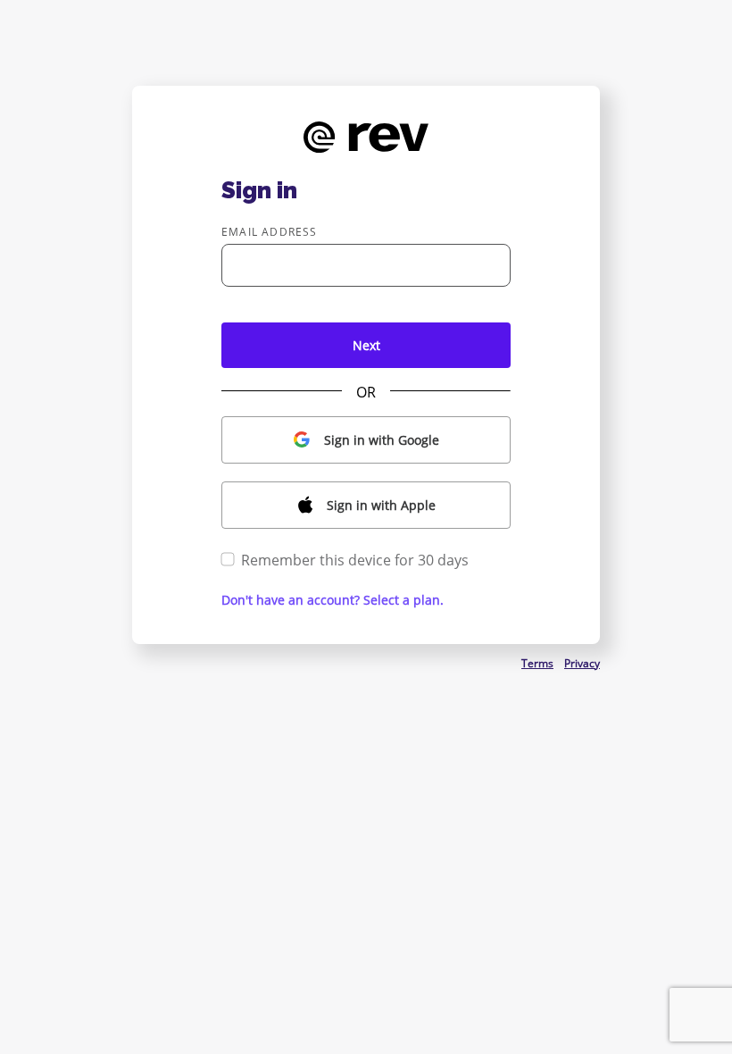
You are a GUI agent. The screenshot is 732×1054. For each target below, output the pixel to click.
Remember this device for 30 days (355, 560)
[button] (366, 440)
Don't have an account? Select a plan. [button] (332, 599)
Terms (537, 663)
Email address (269, 231)
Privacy (582, 663)
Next (366, 345)
